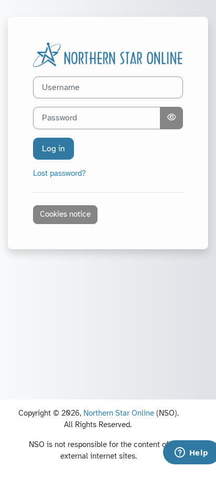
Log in (53, 148)
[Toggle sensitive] (171, 118)
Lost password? (59, 173)
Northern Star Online (118, 413)
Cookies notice (65, 214)
